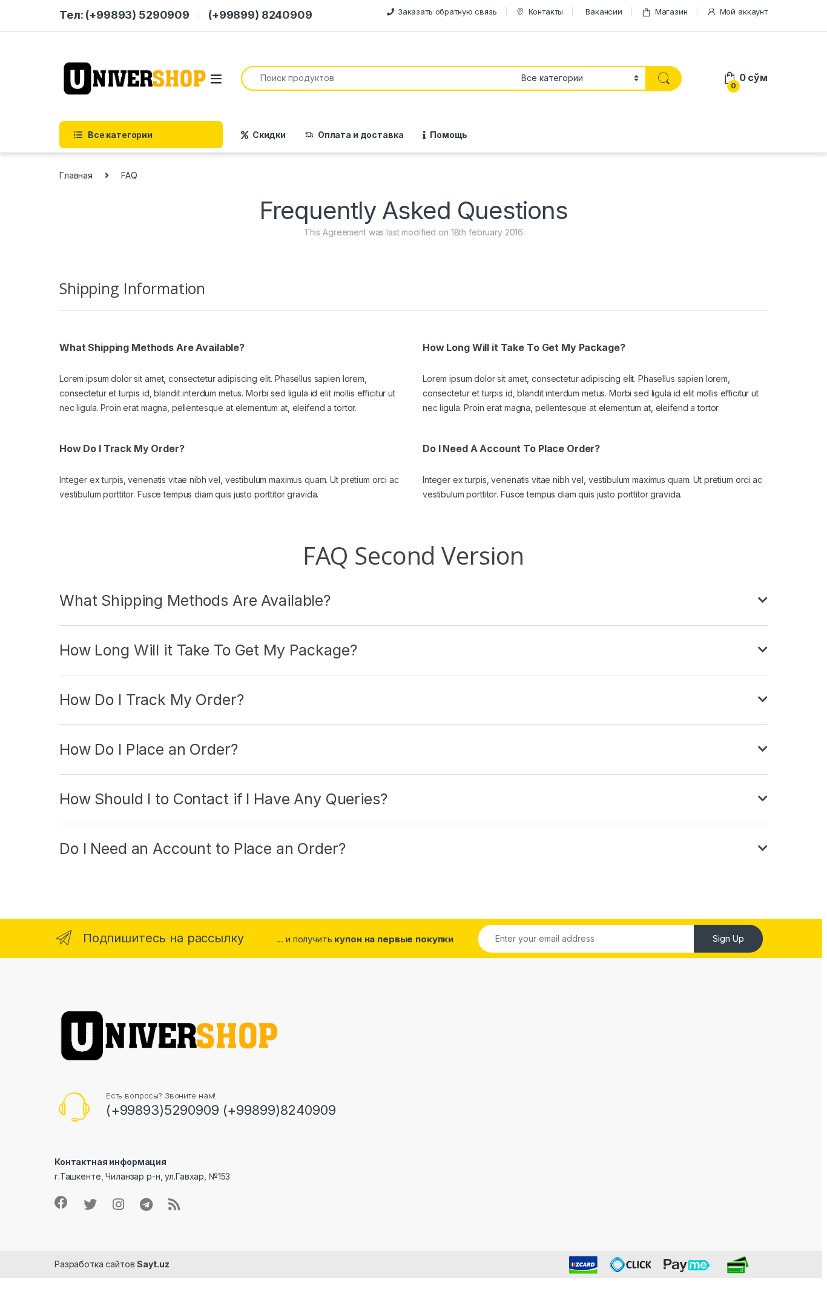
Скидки (269, 135)
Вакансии (603, 11)
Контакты (546, 11)
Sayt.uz (153, 1264)
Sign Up (728, 938)
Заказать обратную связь (447, 11)
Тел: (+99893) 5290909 (124, 14)
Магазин (671, 11)
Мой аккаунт (744, 11)
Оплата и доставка (361, 135)
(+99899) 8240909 (260, 14)
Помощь (448, 135)
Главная (76, 175)
